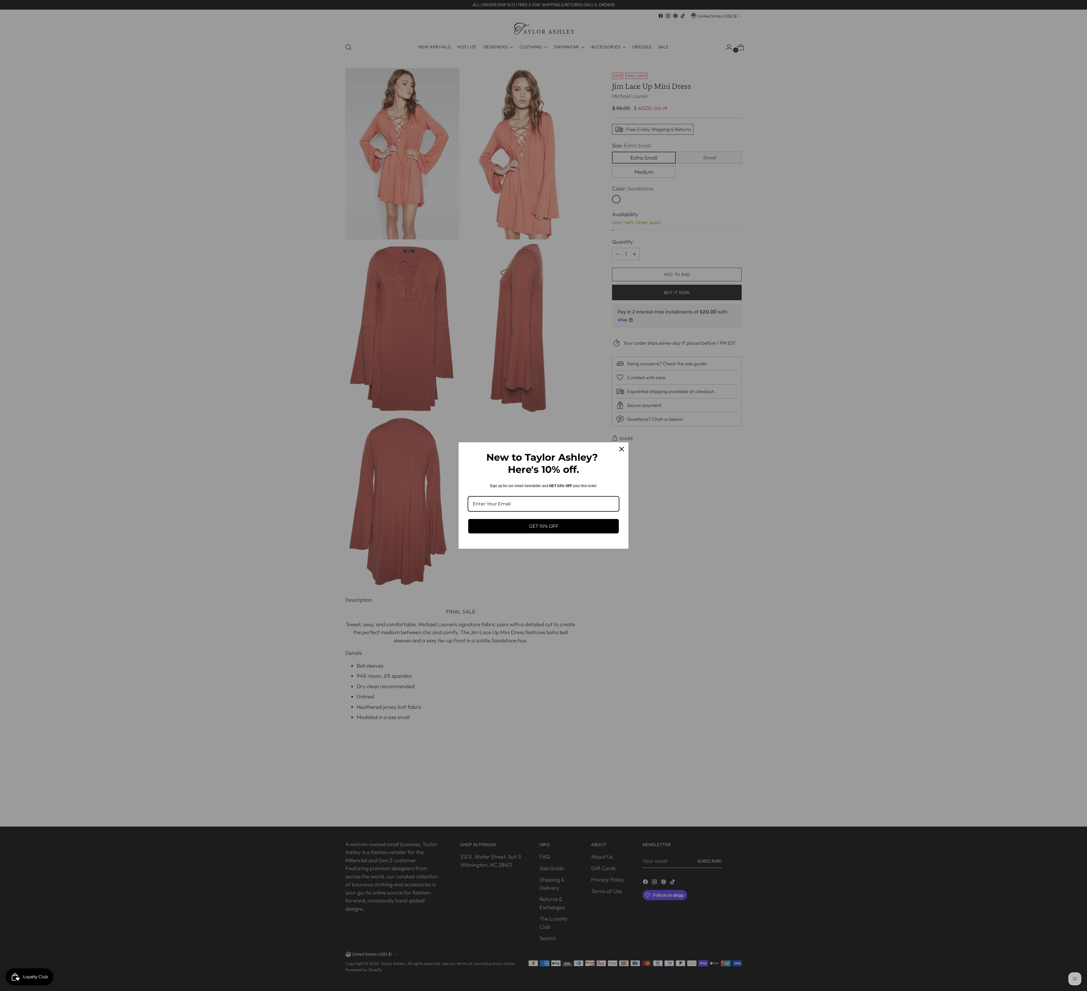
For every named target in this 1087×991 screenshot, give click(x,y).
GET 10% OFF (543, 526)
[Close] (621, 449)
